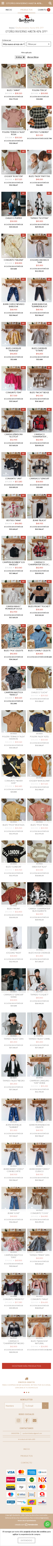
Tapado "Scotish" (39, 218)
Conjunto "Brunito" (13, 1299)
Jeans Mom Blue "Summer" (14, 1126)
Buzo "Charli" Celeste (39, 650)
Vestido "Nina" (13, 520)
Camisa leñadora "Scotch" (13, 435)
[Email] (34, 1421)
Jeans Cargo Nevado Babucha (13, 305)
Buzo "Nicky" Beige (39, 392)
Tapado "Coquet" (39, 994)
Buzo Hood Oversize (39, 953)
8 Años (19, 57)
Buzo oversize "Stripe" (39, 349)
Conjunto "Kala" (39, 1299)
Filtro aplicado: (26, 53)
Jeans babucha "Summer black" (39, 305)
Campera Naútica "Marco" (13, 693)
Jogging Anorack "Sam (39, 261)
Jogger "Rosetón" (13, 176)
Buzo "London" (13, 867)
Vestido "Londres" (39, 132)
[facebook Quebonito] (26, 1421)
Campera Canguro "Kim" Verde (39, 1081)
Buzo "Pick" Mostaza (13, 825)
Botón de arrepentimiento (27, 1520)
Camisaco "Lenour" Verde (14, 995)
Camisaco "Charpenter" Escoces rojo (39, 563)
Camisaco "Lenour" (39, 478)
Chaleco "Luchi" (39, 692)
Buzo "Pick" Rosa (39, 825)
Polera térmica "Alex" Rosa (13, 133)
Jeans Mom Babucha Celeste (39, 1126)
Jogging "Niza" (13, 953)
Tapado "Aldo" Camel (39, 1039)
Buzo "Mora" (13, 908)
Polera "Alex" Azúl (39, 736)
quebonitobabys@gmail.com (32, 1433)
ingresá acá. (44, 1518)
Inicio (11, 28)
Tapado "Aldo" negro (14, 1080)
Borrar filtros (32, 57)
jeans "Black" (39, 520)
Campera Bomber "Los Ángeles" (13, 563)
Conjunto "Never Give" (14, 782)
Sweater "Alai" (39, 867)
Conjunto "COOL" (39, 1213)
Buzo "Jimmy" (13, 90)
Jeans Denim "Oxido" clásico (39, 1170)
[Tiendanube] (26, 1525)
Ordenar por (6, 40)
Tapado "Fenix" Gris (39, 1255)
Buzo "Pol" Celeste (13, 650)
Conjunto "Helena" (13, 260)
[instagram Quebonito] (18, 1421)
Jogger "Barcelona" (39, 781)
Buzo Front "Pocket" (39, 606)
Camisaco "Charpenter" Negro (13, 1342)
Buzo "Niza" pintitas (39, 176)
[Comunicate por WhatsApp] (47, 1524)
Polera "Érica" (39, 90)
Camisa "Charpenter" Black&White (39, 909)
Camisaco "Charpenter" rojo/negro (39, 435)
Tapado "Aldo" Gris (14, 1039)
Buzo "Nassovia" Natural (39, 1342)
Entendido (26, 1540)
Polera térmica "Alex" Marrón (13, 737)
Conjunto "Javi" (13, 478)
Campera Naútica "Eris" (13, 1256)
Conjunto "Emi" (14, 392)
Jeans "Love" (13, 1213)
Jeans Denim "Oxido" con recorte (13, 1170)
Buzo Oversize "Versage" (13, 349)
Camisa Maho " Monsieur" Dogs (13, 607)
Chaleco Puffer (13, 218)
